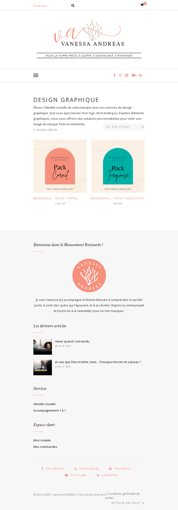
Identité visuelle (44, 404)
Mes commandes (45, 447)
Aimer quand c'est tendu (72, 341)
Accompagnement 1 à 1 (49, 410)
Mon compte (42, 440)
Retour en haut (126, 503)
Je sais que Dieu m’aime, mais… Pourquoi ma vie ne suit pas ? (98, 362)
